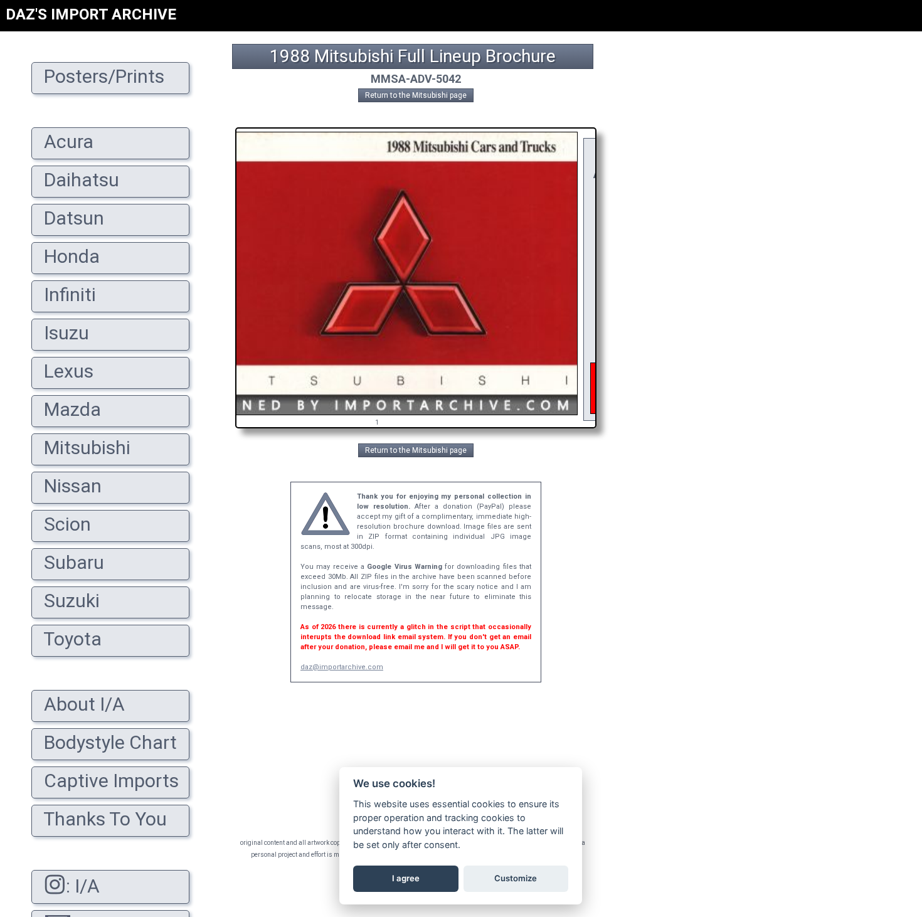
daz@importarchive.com (341, 667)
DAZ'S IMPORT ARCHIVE (91, 14)
